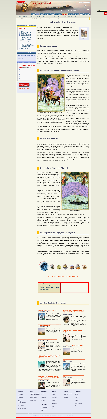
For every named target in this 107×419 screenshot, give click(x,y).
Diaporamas (20, 394)
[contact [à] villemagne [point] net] (88, 10)
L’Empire (53, 16)
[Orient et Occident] (65, 267)
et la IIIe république (26, 46)
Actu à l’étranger (44, 409)
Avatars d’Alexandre (49, 18)
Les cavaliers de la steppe (35, 394)
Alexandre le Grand (22, 408)
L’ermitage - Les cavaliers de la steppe (73, 345)
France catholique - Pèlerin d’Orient (47, 339)
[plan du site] (85, 10)
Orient (38, 16)
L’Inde (59, 16)
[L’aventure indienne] (78, 267)
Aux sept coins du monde (34, 393)
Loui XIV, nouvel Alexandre (28, 45)
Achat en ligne (32, 402)
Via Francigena (21, 405)
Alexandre (32, 16)
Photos (19, 393)
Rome (54, 391)
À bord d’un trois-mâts (68, 393)
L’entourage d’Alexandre (26, 34)
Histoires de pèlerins (22, 402)
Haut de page (75, 276)
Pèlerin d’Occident (33, 397)
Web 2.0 (42, 410)
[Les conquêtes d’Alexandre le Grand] (52, 267)
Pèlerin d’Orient (32, 396)
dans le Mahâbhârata (26, 39)
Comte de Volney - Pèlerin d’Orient (47, 310)
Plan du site (20, 397)
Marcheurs (20, 406)
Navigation (66, 397)
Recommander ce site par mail (64, 276)
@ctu (76, 16)
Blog (19, 401)
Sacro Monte (54, 403)
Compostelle (44, 404)
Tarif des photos (70, 415)
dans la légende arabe (27, 41)
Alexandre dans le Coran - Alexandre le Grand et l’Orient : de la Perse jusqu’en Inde (73, 312)
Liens (19, 396)
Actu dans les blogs (44, 407)
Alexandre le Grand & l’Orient (32, 18)
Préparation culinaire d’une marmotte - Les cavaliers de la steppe (49, 325)
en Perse (24, 38)
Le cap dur (66, 394)
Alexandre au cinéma (25, 48)
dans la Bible (25, 40)
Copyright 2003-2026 (38, 415)
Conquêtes (45, 16)
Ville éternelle (54, 405)
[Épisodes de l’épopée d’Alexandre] (84, 267)
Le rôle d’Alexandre (25, 33)
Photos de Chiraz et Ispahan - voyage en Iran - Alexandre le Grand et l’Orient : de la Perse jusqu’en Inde (49, 378)
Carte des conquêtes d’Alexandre (24, 89)
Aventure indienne (67, 16)
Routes (53, 400)
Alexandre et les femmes (26, 35)
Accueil (23, 18)
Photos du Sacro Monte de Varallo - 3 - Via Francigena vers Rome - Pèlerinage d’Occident (49, 356)
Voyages (25, 16)
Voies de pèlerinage (22, 403)
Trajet (42, 394)
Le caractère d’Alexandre (26, 32)
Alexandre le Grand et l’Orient (69, 11)
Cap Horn (66, 391)
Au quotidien (43, 397)
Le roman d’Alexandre (27, 44)
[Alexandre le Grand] (43, 265)
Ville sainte (43, 400)
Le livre (19, 16)
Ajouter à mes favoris (52, 276)
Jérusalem (44, 391)
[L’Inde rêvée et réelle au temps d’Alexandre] (71, 267)
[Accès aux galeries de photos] (85, 6)
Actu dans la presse (45, 406)
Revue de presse (33, 400)
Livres (31, 391)
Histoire (42, 399)
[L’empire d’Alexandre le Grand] (58, 267)
